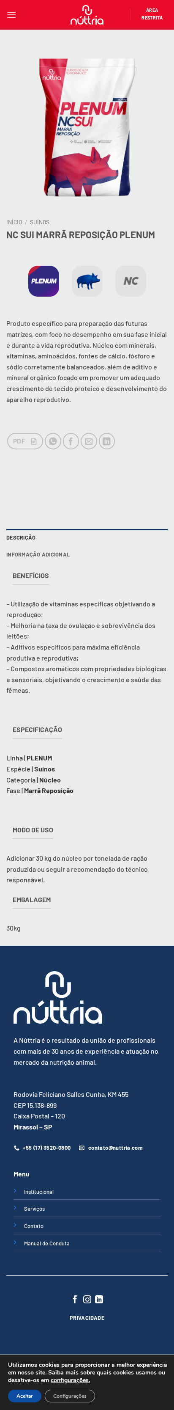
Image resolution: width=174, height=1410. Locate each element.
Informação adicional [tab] (38, 554)
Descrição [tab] (20, 537)
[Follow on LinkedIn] (99, 1300)
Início (14, 222)
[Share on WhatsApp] (53, 441)
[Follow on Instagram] (87, 1300)
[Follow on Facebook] (75, 1300)
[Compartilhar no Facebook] (71, 441)
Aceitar (24, 1396)
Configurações (70, 1396)
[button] (11, 14)
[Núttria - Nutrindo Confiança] (87, 15)
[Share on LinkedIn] (107, 441)
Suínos (39, 222)
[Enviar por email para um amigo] (89, 441)
